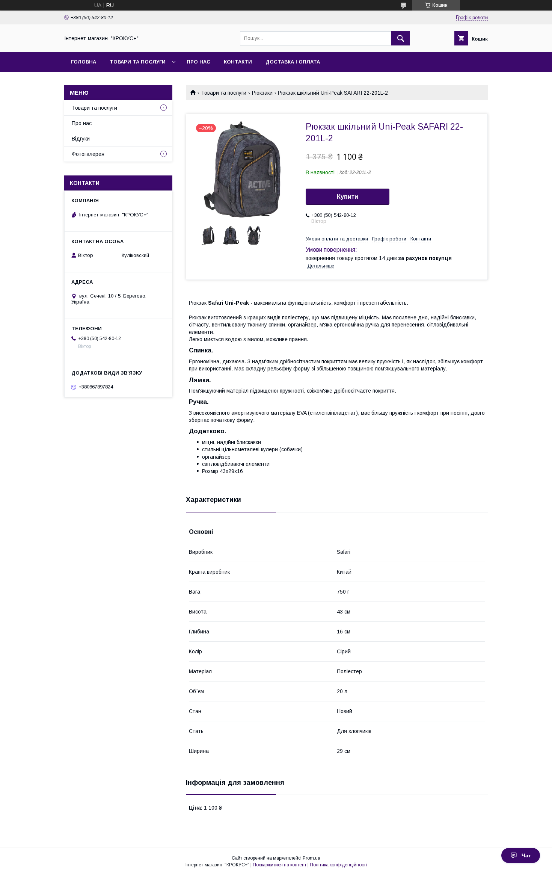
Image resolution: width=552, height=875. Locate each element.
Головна (83, 62)
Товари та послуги (138, 62)
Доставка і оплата (292, 62)
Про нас (198, 62)
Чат (526, 855)
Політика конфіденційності (338, 864)
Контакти (238, 62)
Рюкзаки (262, 93)
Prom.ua (311, 858)
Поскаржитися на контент (279, 864)
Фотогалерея (88, 154)
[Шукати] (400, 38)
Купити (347, 196)
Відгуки (81, 139)
